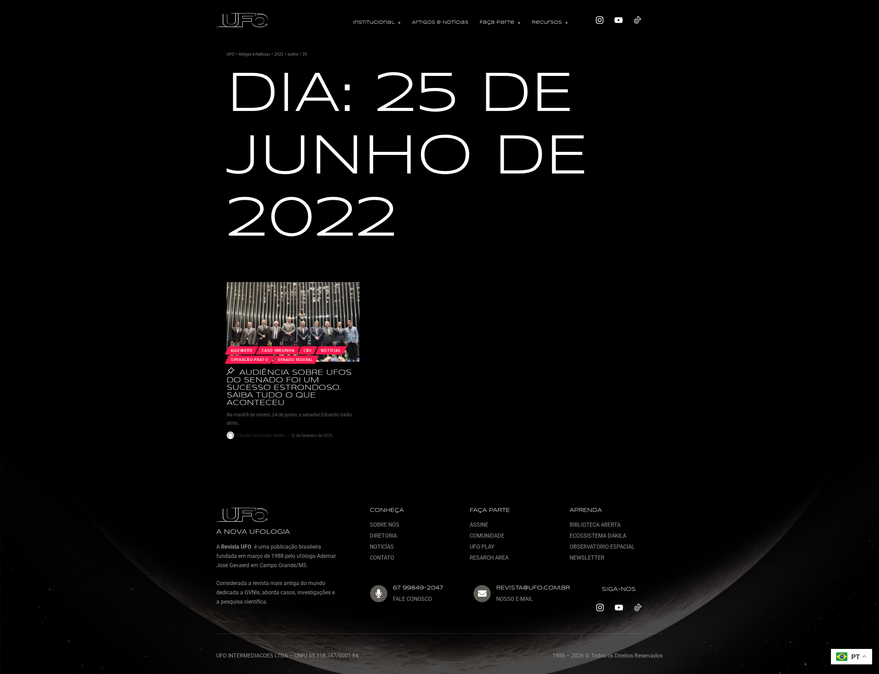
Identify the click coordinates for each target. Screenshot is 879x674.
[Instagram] (599, 20)
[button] (377, 22)
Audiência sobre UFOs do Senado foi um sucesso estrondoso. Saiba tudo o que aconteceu (289, 388)
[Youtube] (618, 20)
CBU (307, 350)
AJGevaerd (241, 350)
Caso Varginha (278, 350)
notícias (331, 350)
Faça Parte (497, 22)
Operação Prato (250, 360)
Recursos (547, 22)
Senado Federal (295, 360)
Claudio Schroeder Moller (261, 435)
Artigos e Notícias (440, 22)
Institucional (374, 22)
